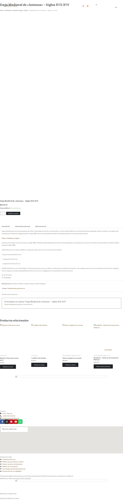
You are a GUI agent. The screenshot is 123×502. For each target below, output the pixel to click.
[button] (70, 5)
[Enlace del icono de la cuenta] (99, 6)
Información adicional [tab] (22, 226)
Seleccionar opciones (103, 366)
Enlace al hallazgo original (10, 238)
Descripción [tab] (6, 226)
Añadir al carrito (13, 213)
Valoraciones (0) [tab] (40, 226)
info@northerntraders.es (16, 288)
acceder (11, 304)
